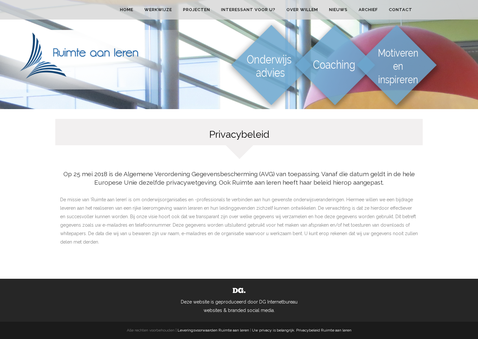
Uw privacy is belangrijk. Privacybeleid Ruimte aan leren (302, 330)
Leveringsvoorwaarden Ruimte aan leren (213, 330)
